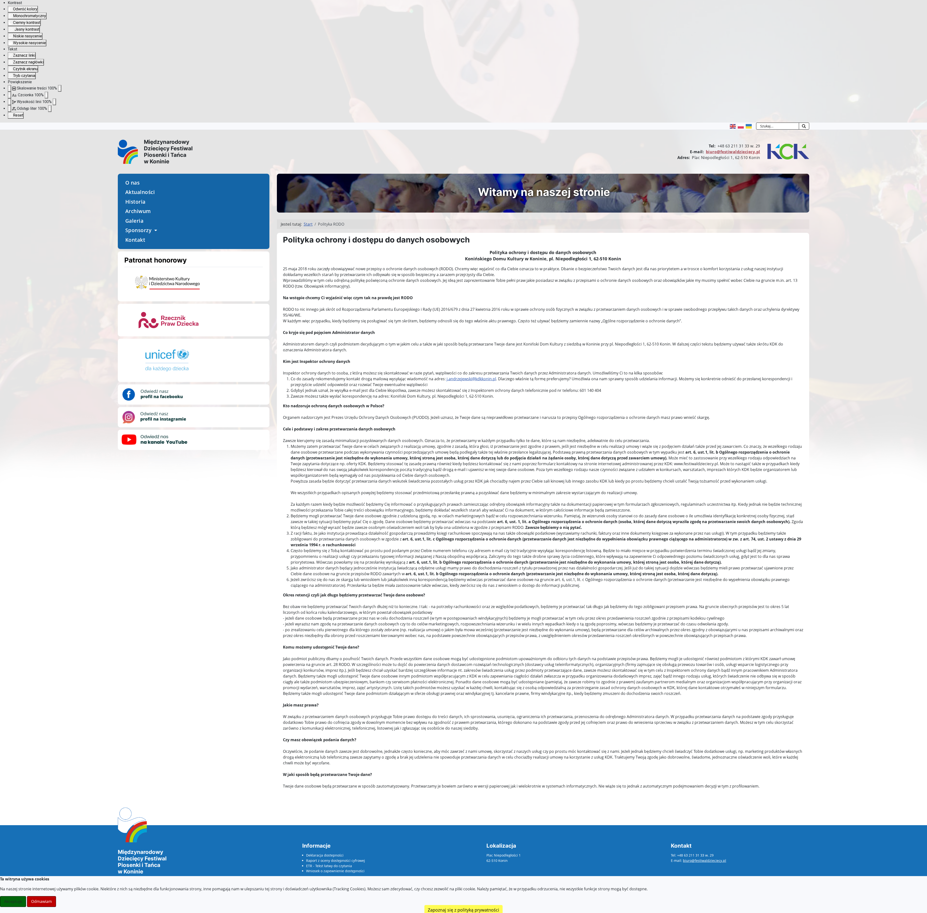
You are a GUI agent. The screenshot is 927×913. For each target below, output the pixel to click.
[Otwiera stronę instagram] (154, 416)
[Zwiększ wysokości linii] (54, 101)
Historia (135, 201)
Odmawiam (41, 901)
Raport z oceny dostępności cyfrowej (335, 860)
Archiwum (138, 211)
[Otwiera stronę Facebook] (154, 394)
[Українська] (750, 126)
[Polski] (742, 126)
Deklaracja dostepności (325, 855)
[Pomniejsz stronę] (9, 88)
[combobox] (777, 126)
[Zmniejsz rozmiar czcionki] (9, 95)
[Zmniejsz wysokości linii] (9, 101)
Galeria (134, 220)
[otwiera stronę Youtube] (154, 439)
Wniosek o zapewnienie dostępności (335, 871)
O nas (132, 182)
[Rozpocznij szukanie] (804, 126)
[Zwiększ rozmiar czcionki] (46, 95)
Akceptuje (13, 901)
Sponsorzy (138, 230)
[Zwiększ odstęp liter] (49, 108)
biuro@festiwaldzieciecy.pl (733, 151)
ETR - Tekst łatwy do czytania (329, 866)
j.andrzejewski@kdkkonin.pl (471, 378)
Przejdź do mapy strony (3, 126)
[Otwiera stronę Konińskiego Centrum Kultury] (787, 151)
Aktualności (140, 192)
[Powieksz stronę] (59, 88)
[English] (734, 126)
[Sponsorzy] (155, 230)
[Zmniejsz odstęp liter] (9, 108)
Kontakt (135, 239)
